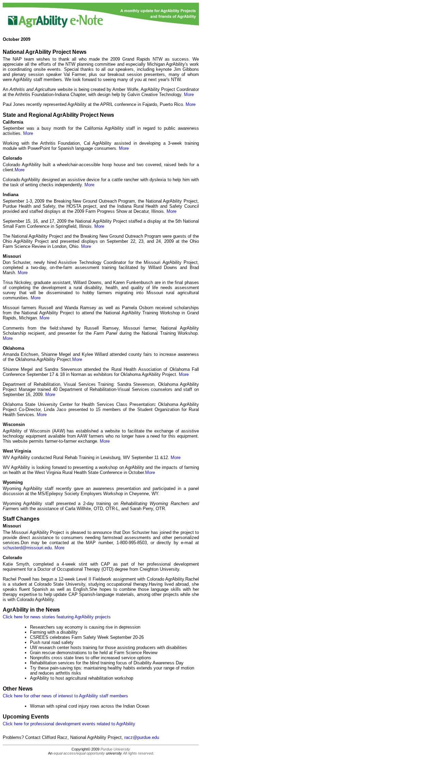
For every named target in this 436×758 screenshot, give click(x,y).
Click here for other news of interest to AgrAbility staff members (65, 695)
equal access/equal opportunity (79, 753)
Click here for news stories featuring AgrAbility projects (57, 616)
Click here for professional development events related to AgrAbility (69, 723)
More (189, 94)
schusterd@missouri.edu (27, 547)
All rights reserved (138, 753)
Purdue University (115, 749)
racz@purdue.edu (141, 737)
